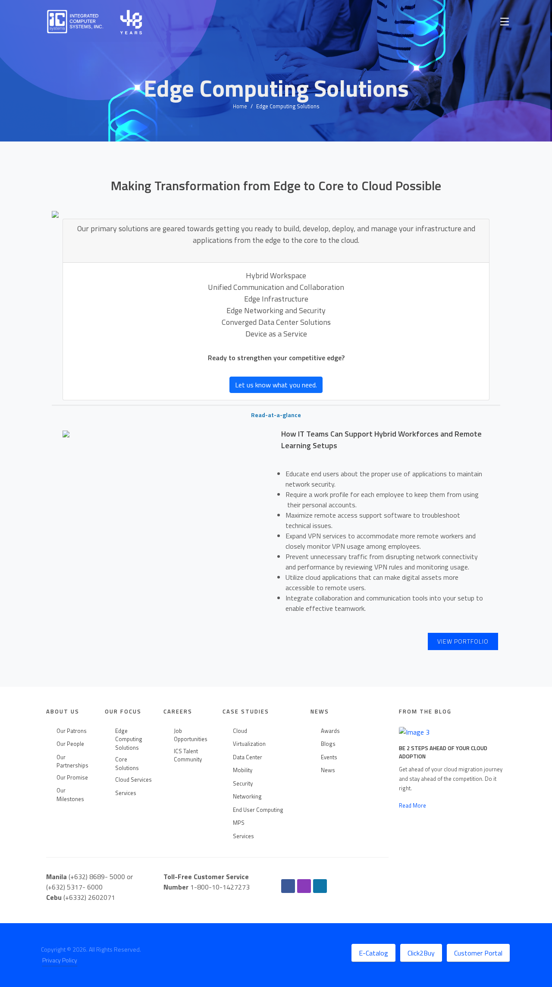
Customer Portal (478, 953)
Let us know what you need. (276, 385)
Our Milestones (70, 794)
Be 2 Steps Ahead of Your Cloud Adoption (443, 752)
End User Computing (258, 810)
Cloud (240, 731)
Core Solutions (127, 763)
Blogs (328, 744)
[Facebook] (288, 886)
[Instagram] (304, 886)
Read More (412, 805)
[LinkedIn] (320, 886)
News (328, 770)
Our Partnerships (72, 761)
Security (243, 784)
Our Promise (72, 777)
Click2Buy (421, 953)
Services (125, 793)
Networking (247, 796)
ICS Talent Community (188, 755)
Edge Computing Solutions (128, 739)
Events (329, 757)
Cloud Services (133, 780)
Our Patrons (71, 731)
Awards (330, 731)
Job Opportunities (190, 735)
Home (240, 106)
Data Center (247, 757)
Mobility (242, 770)
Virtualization (249, 744)
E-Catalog (373, 953)
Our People (70, 744)
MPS (239, 823)
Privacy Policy (59, 960)
